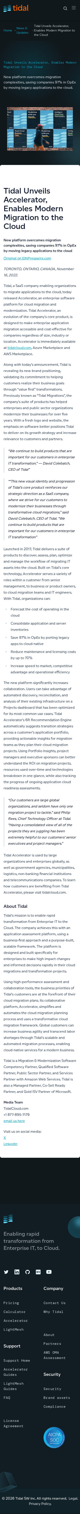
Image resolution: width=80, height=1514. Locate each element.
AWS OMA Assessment (55, 1355)
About (49, 1334)
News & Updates (22, 30)
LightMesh (14, 1329)
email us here (14, 1121)
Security (52, 1388)
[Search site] (65, 8)
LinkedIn (10, 1144)
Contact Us (55, 1303)
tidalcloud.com (19, 348)
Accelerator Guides (16, 1372)
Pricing (11, 1303)
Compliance (55, 1406)
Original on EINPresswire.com (27, 258)
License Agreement (14, 1423)
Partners (52, 1343)
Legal (73, 1498)
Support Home (17, 1360)
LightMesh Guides (14, 1386)
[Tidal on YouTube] (49, 1272)
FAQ (7, 1397)
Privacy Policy (40, 1504)
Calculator (15, 1311)
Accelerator (16, 1320)
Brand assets (57, 1397)
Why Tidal (54, 1311)
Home (8, 30)
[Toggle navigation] (73, 7)
